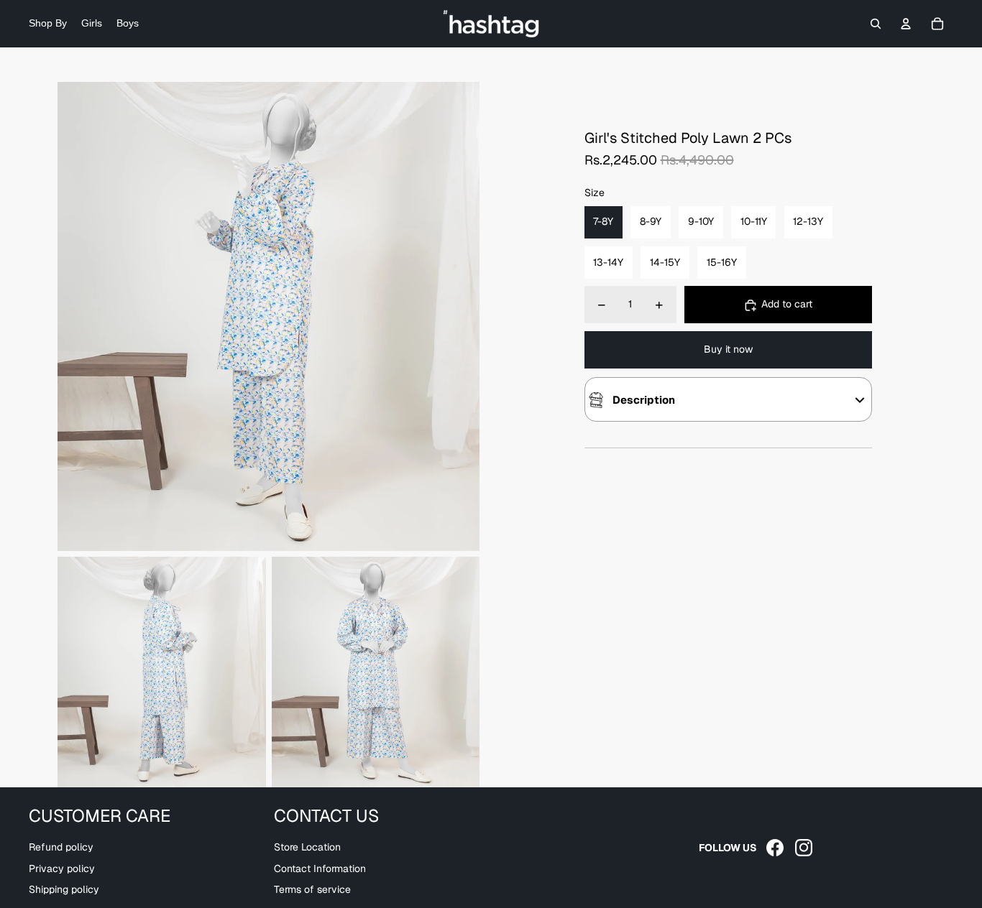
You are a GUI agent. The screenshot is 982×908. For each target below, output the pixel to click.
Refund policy (61, 846)
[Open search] (875, 24)
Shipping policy (64, 889)
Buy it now (728, 349)
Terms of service (312, 889)
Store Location (307, 846)
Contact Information (320, 868)
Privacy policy (62, 868)
